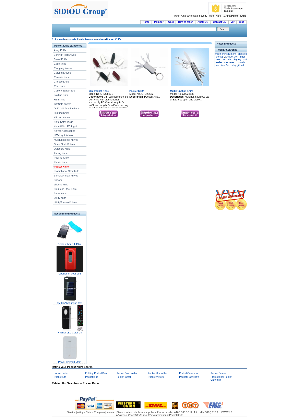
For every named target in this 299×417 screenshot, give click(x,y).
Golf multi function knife (67, 108)
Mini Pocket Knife (99, 91)
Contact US (219, 22)
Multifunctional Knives (66, 139)
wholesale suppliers (145, 412)
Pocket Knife (113, 39)
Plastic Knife (61, 162)
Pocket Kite (60, 377)
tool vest (229, 62)
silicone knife (61, 184)
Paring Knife (61, 153)
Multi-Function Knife (181, 91)
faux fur (225, 65)
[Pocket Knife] (149, 86)
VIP (233, 22)
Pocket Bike (91, 377)
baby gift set (237, 65)
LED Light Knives (63, 135)
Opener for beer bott (70, 273)
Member (159, 22)
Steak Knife (60, 193)
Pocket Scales (218, 373)
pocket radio (61, 373)
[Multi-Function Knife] (190, 86)
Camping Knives (63, 68)
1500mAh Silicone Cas (69, 303)
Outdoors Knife (62, 148)
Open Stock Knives (64, 144)
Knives (101, 39)
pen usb (226, 59)
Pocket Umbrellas (157, 373)
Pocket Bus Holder (127, 373)
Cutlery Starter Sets (64, 90)
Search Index (124, 412)
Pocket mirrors (156, 377)
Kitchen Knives (62, 117)
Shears (58, 180)
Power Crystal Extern (69, 362)
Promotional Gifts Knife (66, 171)
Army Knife (60, 50)
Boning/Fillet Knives (65, 54)
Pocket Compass (188, 373)
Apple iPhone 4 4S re (70, 244)
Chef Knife (59, 86)
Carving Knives (62, 72)
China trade (58, 39)
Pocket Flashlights (189, 377)
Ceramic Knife (62, 77)
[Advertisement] (227, 129)
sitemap (111, 412)
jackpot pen (231, 56)
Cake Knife (60, 63)
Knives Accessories (64, 131)
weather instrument (225, 53)
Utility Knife (60, 198)
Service (71, 412)
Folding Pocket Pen (96, 373)
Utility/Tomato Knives (65, 202)
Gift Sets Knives (62, 104)
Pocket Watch (124, 377)
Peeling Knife (61, 157)
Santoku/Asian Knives (66, 175)
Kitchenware (88, 39)
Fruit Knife (59, 99)
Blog (241, 22)
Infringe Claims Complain (91, 412)
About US (203, 22)
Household (73, 39)
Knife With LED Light (65, 126)
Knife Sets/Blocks (63, 122)
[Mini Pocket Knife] (109, 86)
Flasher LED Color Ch (70, 332)
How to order (185, 22)
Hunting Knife (61, 113)
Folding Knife (61, 95)
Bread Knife (60, 59)
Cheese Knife (61, 81)
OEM (171, 22)
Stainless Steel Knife (65, 189)
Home (146, 22)
